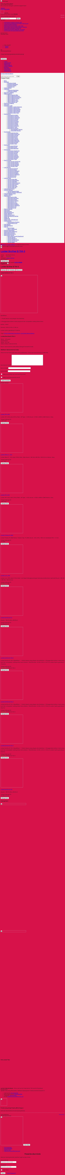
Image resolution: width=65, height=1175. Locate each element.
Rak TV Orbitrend (12, 229)
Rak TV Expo (10, 228)
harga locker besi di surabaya (12, 333)
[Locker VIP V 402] (12, 492)
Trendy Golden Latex (13, 240)
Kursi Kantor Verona (12, 128)
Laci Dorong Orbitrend (13, 174)
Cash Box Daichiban (12, 90)
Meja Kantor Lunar (12, 203)
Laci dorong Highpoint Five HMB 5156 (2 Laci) (16, 23)
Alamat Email (4, 1160)
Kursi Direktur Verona (16, 129)
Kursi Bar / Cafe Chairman (14, 107)
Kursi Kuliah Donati (12, 136)
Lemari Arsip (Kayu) (9, 188)
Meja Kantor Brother (13, 198)
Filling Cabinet (8, 65)
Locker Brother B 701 (6, 617)
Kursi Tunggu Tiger (12, 166)
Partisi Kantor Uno (12, 223)
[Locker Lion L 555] (12, 573)
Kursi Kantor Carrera (13, 116)
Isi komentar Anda (6, 365)
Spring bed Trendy (9, 235)
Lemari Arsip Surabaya (7, 73)
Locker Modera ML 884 (7, 535)
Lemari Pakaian (8, 190)
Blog (5, 80)
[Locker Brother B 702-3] (12, 743)
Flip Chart (6, 104)
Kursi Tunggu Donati (12, 162)
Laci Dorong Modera (13, 173)
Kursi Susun (7, 149)
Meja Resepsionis (9, 212)
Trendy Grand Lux (12, 241)
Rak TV (6, 226)
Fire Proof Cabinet (9, 103)
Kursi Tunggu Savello (13, 165)
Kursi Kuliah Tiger (12, 143)
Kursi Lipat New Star (12, 148)
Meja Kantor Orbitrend (13, 205)
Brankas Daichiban (12, 84)
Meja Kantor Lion (12, 202)
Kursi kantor (7, 69)
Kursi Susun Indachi (12, 155)
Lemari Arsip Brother (13, 180)
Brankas (6, 67)
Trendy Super (11, 242)
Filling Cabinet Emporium (14, 97)
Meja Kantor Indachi (12, 200)
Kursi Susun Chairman (13, 150)
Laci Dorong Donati (12, 168)
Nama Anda (4, 368)
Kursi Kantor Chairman (13, 117)
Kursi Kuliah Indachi (12, 139)
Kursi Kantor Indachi (12, 122)
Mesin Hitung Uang (9, 215)
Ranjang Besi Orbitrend (10, 231)
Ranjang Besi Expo (9, 230)
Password (3, 1165)
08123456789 (14, 1093)
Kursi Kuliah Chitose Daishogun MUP (14, 30)
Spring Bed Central (9, 232)
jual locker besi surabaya (27, 333)
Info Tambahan (11, 270)
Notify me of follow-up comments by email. (14, 374)
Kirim (18, 18)
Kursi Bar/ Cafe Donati (13, 108)
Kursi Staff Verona (16, 130)
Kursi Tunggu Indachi (13, 164)
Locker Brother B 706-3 (7, 657)
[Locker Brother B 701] (12, 615)
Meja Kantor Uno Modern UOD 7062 (13, 26)
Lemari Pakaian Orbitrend (14, 192)
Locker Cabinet (8, 66)
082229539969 (18, 1094)
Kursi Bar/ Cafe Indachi (13, 110)
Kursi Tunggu (7, 160)
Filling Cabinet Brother (13, 96)
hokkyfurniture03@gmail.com (15, 1096)
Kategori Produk (5, 78)
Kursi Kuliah (7, 131)
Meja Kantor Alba (12, 197)
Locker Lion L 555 (5, 575)
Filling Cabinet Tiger (12, 101)
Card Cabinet (8, 88)
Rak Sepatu (7, 224)
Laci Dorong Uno (11, 175)
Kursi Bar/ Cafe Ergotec (13, 109)
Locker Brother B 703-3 (7, 701)
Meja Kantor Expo (12, 199)
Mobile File (7, 64)
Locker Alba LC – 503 (6, 454)
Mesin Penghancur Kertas (11, 216)
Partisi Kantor (7, 71)
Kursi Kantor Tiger (12, 127)
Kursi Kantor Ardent (12, 115)
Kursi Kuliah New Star (13, 140)
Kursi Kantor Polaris (12, 123)
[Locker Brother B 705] (12, 787)
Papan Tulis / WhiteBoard (11, 219)
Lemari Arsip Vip (11, 187)
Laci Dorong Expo (12, 169)
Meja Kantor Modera (13, 204)
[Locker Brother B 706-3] (12, 655)
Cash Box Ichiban (12, 91)
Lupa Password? (11, 1173)
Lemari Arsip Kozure (12, 184)
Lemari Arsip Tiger (12, 186)
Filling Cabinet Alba (12, 95)
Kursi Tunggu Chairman (13, 161)
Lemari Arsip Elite (12, 181)
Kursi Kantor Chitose (13, 118)
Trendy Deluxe (11, 237)
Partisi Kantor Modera (13, 222)
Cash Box (6, 89)
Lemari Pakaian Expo (13, 191)
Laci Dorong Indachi (12, 172)
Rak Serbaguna (8, 225)
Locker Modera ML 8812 (10, 24)
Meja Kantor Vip (11, 207)
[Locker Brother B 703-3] (12, 699)
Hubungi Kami (4, 261)
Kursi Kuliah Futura (12, 137)
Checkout (3, 59)
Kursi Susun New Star (13, 156)
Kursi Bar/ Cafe (8, 105)
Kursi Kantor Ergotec (13, 121)
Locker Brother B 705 (6, 789)
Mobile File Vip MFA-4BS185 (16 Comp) (14, 29)
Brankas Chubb (11, 83)
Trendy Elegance (12, 238)
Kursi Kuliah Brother (12, 133)
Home (5, 61)
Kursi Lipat (7, 145)
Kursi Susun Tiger (12, 159)
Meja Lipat (7, 210)
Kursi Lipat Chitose (12, 146)
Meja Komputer (8, 209)
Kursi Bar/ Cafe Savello (13, 111)
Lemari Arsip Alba (12, 179)
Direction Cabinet (9, 92)
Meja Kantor (7, 68)
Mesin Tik (6, 217)
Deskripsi (3, 270)
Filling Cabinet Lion (12, 99)
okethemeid (13, 1095)
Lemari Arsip (7, 62)
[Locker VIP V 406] (12, 412)
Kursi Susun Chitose (12, 152)
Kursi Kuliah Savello (12, 142)
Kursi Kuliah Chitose (12, 135)
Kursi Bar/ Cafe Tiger (13, 112)
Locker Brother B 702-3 (7, 745)
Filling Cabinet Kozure (13, 98)
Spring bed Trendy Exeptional (15, 236)
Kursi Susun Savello (12, 158)
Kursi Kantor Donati (12, 120)
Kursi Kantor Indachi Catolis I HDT (13, 22)
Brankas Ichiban (11, 85)
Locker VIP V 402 (5, 495)
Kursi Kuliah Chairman (13, 134)
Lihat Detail (26, 1144)
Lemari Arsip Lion (12, 185)
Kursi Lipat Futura (12, 147)
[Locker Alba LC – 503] (12, 452)
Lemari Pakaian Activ (10, 193)
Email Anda (4, 371)
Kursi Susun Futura (12, 154)
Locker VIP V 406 (5, 414)
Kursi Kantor (7, 114)
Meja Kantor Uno (12, 206)
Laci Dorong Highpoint (13, 171)
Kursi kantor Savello (12, 124)
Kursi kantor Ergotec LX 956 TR (12, 28)
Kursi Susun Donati (12, 153)
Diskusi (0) (19, 270)
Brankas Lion (11, 86)
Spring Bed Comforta (10, 234)
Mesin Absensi (8, 213)
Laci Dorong (7, 167)
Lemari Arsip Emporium (13, 183)
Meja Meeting (8, 211)
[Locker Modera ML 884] (12, 532)
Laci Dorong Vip (11, 177)
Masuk (3, 1173)
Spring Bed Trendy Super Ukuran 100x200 (15, 27)
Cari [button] (18, 76)
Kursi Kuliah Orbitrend (13, 141)
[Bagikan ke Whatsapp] (8, 263)
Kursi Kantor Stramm (13, 126)
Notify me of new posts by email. (11, 377)
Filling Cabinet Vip (12, 102)
